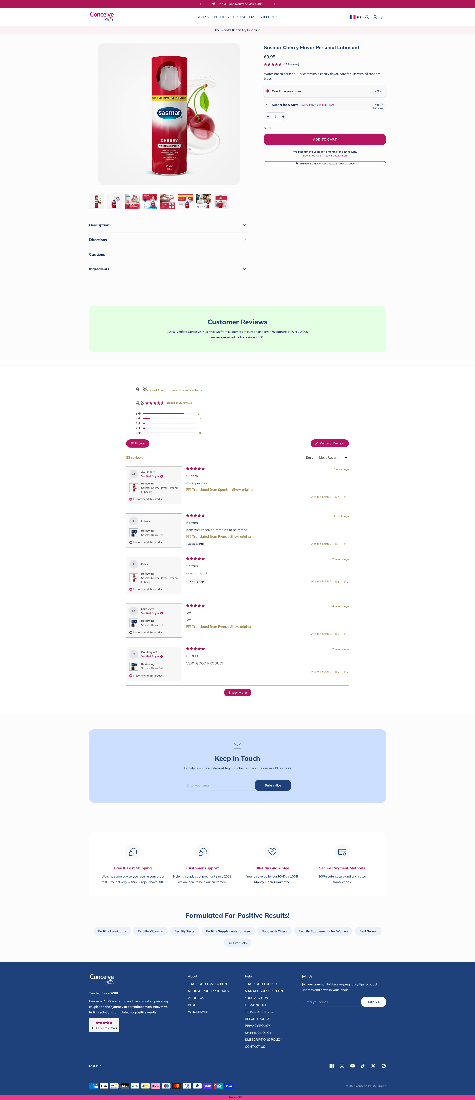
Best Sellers (368, 931)
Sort (310, 457)
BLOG (192, 1005)
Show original (242, 489)
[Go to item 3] (132, 201)
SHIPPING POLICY (258, 1033)
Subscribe (273, 785)
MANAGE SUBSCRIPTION (264, 991)
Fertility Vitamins (150, 931)
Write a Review (334, 444)
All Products (237, 943)
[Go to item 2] (114, 201)
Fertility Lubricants (112, 931)
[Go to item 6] (185, 201)
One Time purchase (286, 91)
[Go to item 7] (203, 201)
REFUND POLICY (257, 1019)
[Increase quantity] (283, 116)
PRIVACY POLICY (257, 1026)
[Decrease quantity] (267, 116)
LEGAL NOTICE (256, 1005)
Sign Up (373, 1001)
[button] (281, 64)
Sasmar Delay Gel (152, 535)
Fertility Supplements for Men (228, 931)
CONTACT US (255, 1046)
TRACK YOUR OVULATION (207, 984)
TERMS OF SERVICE (260, 1012)
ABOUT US (196, 998)
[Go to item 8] (221, 201)
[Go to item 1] (96, 201)
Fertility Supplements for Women (323, 931)
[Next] (275, 4)
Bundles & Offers (274, 931)
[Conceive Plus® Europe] (102, 16)
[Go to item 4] (149, 201)
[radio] (268, 91)
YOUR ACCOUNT (257, 998)
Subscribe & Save (303, 105)
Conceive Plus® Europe (371, 1086)
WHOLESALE (198, 1012)
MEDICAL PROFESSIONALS (208, 991)
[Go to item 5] (167, 201)
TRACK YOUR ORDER (261, 984)
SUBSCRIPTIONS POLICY (263, 1039)
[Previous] (200, 4)
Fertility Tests (184, 931)
